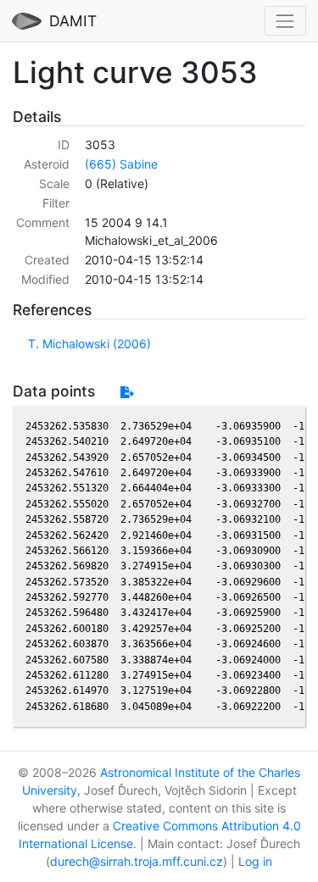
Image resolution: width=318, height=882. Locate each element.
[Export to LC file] (127, 392)
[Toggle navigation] (285, 21)
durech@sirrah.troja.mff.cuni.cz (136, 861)
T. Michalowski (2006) (89, 343)
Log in (255, 861)
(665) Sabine (121, 164)
